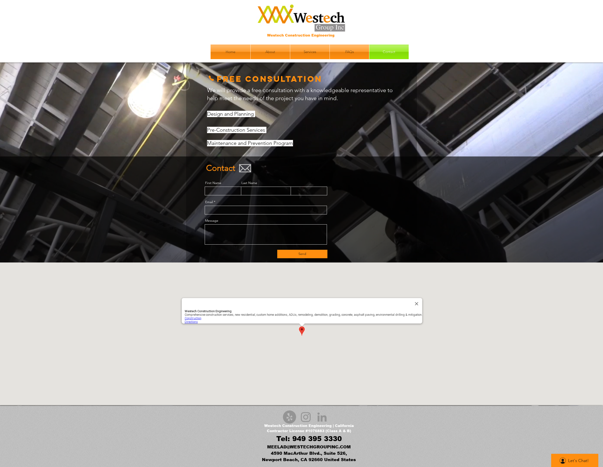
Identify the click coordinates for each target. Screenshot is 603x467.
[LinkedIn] (322, 417)
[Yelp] (289, 417)
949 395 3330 (317, 438)
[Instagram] (305, 417)
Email (209, 202)
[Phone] (211, 78)
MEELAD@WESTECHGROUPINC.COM (309, 447)
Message (211, 220)
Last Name (249, 182)
